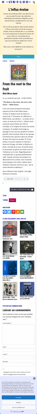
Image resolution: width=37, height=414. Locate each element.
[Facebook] (5, 212)
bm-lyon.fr (18, 49)
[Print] (18, 212)
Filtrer (18, 56)
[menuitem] (6, 61)
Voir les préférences (18, 407)
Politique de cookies (17, 411)
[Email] (22, 212)
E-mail (5, 354)
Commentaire (7, 323)
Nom (5, 347)
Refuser (18, 402)
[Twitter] (9, 212)
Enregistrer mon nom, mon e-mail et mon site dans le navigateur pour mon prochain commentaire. (16, 374)
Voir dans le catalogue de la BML (20, 189)
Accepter (18, 397)
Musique (12, 61)
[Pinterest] (13, 212)
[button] (34, 378)
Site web (5, 361)
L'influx (5, 61)
